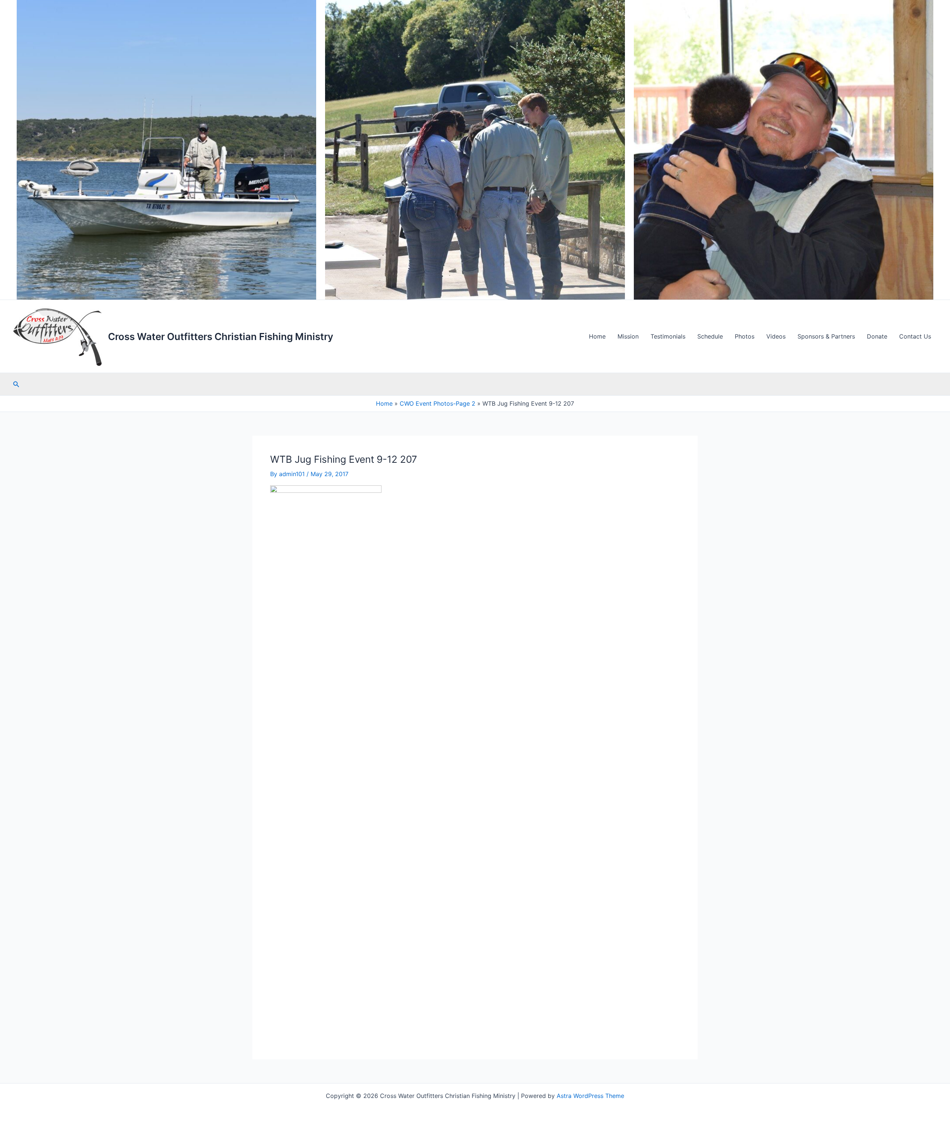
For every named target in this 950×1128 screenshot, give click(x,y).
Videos (776, 336)
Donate (877, 336)
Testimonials (668, 336)
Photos (744, 336)
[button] (16, 384)
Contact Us (915, 336)
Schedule (710, 336)
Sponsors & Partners (826, 336)
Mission (628, 336)
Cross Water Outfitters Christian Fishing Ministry (220, 336)
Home (597, 336)
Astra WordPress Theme (590, 1095)
